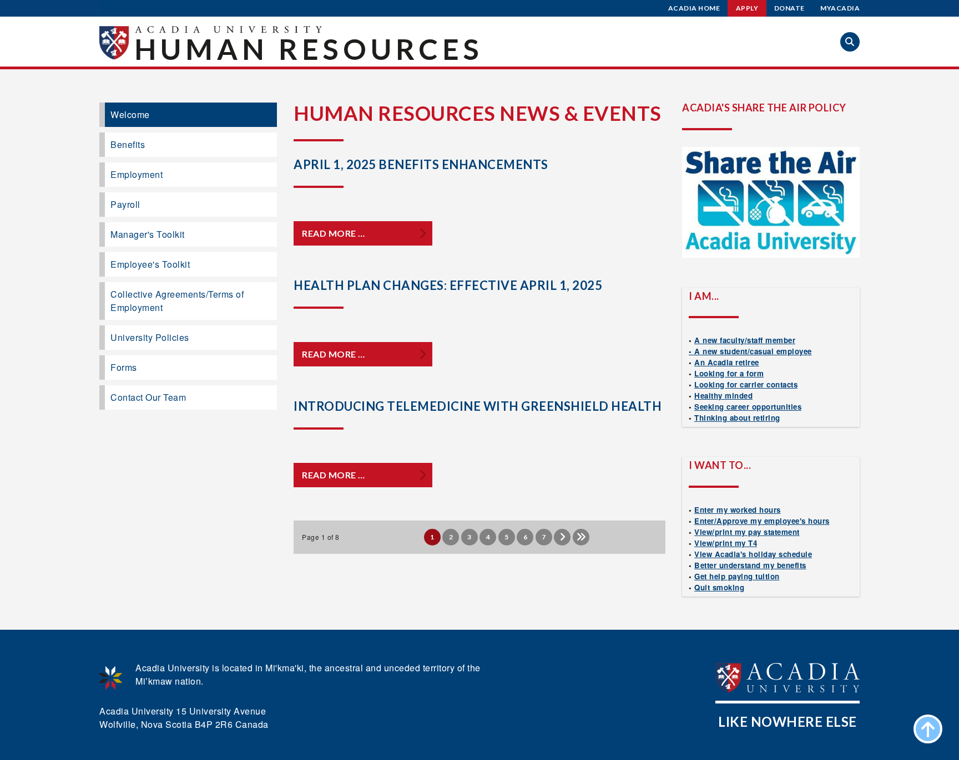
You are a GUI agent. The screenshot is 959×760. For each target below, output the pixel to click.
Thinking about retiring (737, 417)
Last (581, 537)
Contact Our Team (148, 397)
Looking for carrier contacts (746, 384)
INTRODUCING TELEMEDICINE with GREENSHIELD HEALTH (478, 406)
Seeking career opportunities (747, 406)
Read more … (333, 233)
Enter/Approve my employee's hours (762, 521)
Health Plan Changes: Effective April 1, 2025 (448, 285)
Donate (789, 8)
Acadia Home (694, 8)
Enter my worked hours (737, 509)
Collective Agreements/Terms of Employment (177, 301)
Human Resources (308, 49)
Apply (747, 8)
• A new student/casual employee (750, 351)
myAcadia (840, 8)
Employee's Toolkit (150, 264)
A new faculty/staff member (744, 340)
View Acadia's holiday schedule (753, 554)
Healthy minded (723, 395)
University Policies (149, 337)
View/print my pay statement (747, 532)
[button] (850, 42)
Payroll (125, 204)
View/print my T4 (725, 543)
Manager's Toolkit (147, 234)
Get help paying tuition (737, 576)
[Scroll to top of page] (927, 729)
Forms (123, 367)
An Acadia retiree (726, 362)
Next (562, 537)
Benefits (127, 144)
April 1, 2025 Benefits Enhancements (421, 164)
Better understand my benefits (750, 565)
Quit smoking (719, 587)
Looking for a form (729, 373)
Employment (136, 174)
